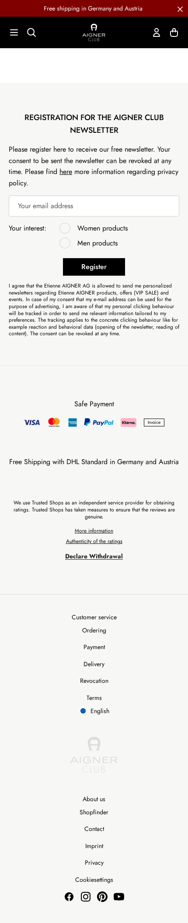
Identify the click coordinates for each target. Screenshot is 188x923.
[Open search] (31, 32)
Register (94, 267)
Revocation (94, 680)
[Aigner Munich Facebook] (69, 896)
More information (94, 530)
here (65, 172)
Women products (102, 228)
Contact (94, 828)
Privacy (94, 862)
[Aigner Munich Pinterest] (102, 896)
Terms (94, 697)
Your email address (45, 206)
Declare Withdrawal (94, 556)
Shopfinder (94, 812)
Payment (94, 647)
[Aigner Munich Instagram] (85, 896)
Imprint (94, 845)
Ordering (94, 630)
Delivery (94, 664)
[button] (180, 8)
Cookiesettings (94, 879)
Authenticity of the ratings (94, 541)
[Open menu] (14, 32)
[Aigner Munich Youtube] (119, 896)
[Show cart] (174, 32)
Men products (97, 243)
